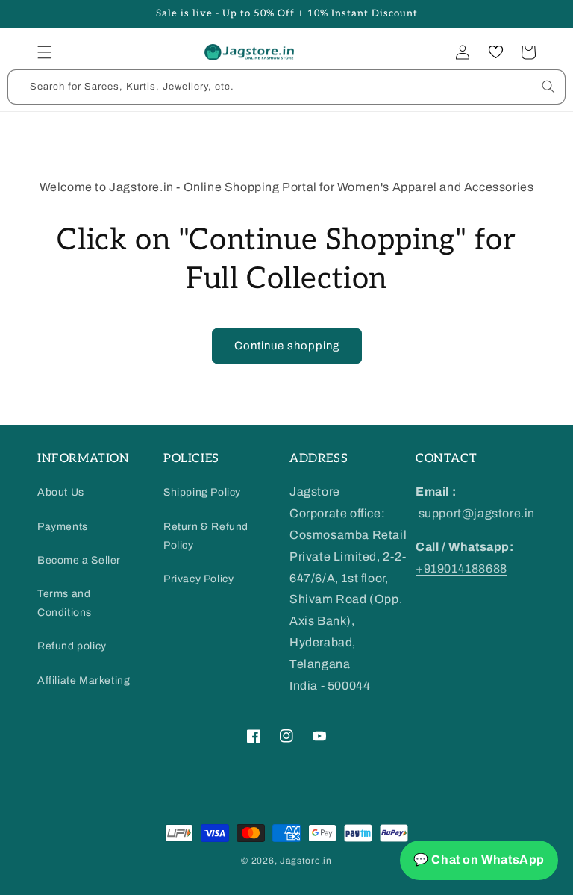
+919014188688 (461, 568)
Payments (62, 526)
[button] (44, 52)
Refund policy (72, 646)
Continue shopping (286, 346)
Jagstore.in (306, 860)
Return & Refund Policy (205, 536)
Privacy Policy (198, 578)
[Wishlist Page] (495, 52)
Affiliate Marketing (83, 680)
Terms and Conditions (64, 603)
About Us (60, 492)
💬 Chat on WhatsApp (479, 859)
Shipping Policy (202, 492)
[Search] (548, 86)
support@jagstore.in (475, 513)
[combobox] (286, 87)
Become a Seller (79, 560)
